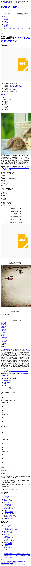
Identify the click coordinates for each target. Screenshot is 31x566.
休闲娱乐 (6, 18)
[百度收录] (3, 324)
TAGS (8, 3)
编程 (5, 555)
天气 (19, 554)
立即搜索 (20, 13)
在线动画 (18, 29)
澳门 (17, 555)
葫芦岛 (6, 525)
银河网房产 (7, 537)
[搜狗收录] (3, 327)
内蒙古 (24, 555)
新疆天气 (6, 528)
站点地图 (22, 561)
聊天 (12, 555)
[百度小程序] (4, 340)
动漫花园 (5, 375)
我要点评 (3, 94)
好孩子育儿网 (8, 545)
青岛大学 (6, 534)
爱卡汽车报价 (8, 540)
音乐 (7, 554)
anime (5, 385)
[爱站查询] (3, 335)
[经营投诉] (3, 341)
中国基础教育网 (8, 504)
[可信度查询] (4, 338)
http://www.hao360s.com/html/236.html (18, 371)
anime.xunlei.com (8, 382)
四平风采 (7, 539)
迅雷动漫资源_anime (8, 349)
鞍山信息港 (8, 513)
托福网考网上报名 (9, 542)
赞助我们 (6, 26)
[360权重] (3, 332)
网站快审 (4, 3)
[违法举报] (3, 343)
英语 (8, 557)
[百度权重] (3, 323)
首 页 (5, 16)
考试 (6, 557)
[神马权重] (3, 331)
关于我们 (3, 561)
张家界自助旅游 (8, 507)
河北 (19, 555)
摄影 (11, 557)
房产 (26, 554)
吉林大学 (6, 502)
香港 (21, 555)
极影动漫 (7, 489)
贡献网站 (12, 561)
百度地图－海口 (9, 516)
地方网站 (6, 23)
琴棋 (27, 555)
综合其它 (6, 24)
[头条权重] (3, 329)
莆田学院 (7, 547)
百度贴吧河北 (7, 499)
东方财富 (6, 533)
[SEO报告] (3, 334)
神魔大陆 (7, 510)
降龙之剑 (6, 536)
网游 (9, 554)
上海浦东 (6, 496)
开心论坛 (6, 497)
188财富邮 (7, 518)
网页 (9, 555)
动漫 (14, 29)
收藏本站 (17, 3)
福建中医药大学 (9, 512)
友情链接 (17, 561)
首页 (6, 29)
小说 (14, 554)
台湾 (14, 555)
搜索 (7, 555)
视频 (12, 554)
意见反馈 (7, 561)
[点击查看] (22, 222)
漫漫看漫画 (7, 531)
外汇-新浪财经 (8, 544)
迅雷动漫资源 (24, 29)
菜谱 (24, 554)
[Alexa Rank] (4, 337)
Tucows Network (8, 526)
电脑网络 (6, 21)
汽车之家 (6, 501)
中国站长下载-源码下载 (10, 529)
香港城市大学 (8, 515)
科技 (29, 554)
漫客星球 (15, 489)
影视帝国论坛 (7, 505)
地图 (17, 554)
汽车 (21, 554)
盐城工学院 (7, 508)
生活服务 (6, 19)
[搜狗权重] (3, 326)
